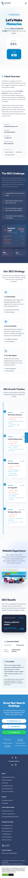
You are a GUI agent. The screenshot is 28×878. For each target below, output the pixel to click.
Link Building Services (7, 785)
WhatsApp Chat (15, 732)
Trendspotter (5, 803)
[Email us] (26, 437)
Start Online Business (7, 788)
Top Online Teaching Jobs (8, 813)
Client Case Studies (7, 780)
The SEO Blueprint (6, 834)
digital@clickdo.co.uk (15, 721)
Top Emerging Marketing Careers (10, 816)
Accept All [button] (5, 874)
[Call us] (26, 434)
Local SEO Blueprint (7, 837)
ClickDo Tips (5, 783)
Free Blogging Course (7, 828)
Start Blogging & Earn (7, 825)
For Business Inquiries (7, 800)
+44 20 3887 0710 (15, 726)
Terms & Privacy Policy (7, 791)
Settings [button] (11, 874)
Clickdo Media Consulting (8, 777)
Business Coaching (6, 839)
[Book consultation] (26, 441)
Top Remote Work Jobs (7, 811)
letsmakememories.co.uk (10, 126)
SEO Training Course (7, 831)
